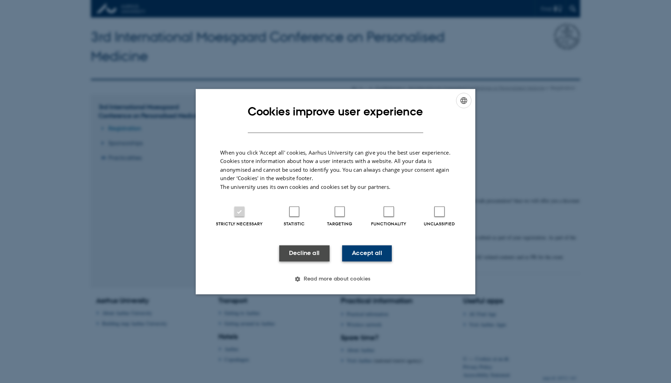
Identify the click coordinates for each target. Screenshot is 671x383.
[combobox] (463, 100)
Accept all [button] (367, 253)
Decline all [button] (304, 253)
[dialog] (335, 191)
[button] (335, 279)
